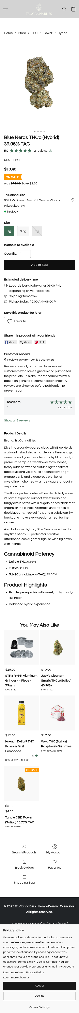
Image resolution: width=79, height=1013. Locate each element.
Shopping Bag (24, 882)
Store (22, 33)
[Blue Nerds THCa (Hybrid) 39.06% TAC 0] (39, 84)
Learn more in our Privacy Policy (23, 972)
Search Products (24, 852)
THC (34, 33)
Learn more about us (16, 977)
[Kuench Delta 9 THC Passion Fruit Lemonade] (21, 712)
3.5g (23, 231)
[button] (39, 9)
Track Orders (24, 867)
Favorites (55, 867)
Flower (47, 33)
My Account (54, 852)
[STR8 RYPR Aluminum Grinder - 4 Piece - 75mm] (21, 647)
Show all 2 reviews (17, 420)
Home (8, 33)
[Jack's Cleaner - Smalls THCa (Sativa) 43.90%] (57, 647)
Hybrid (62, 33)
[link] (39, 1006)
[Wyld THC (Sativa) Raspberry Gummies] (57, 712)
